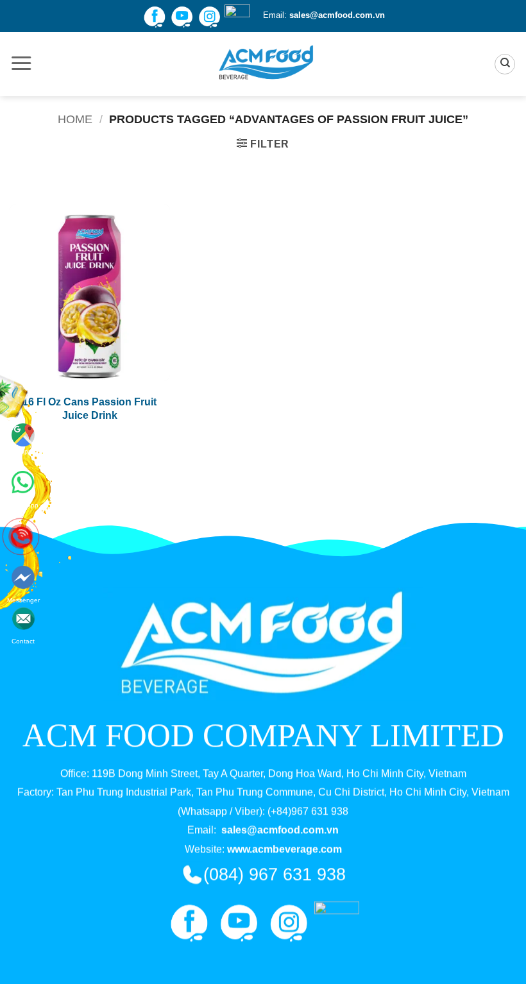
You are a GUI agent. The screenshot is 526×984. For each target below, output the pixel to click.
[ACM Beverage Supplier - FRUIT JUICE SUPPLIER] (263, 64)
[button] (21, 64)
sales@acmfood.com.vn (337, 15)
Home (75, 119)
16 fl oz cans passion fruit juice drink (89, 408)
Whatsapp (23, 479)
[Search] (505, 64)
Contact (23, 596)
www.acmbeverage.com (284, 849)
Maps (23, 451)
